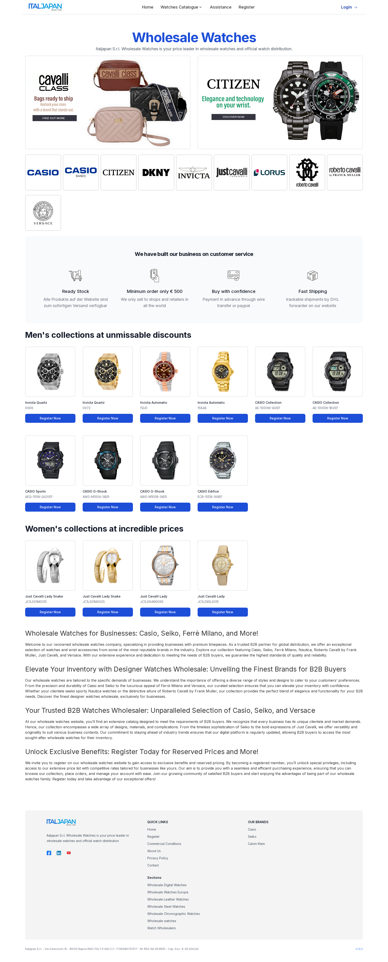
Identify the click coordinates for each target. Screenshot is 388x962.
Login (346, 7)
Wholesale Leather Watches (168, 899)
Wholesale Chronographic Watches (173, 914)
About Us (154, 851)
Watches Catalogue (179, 7)
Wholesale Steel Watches (166, 906)
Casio (252, 829)
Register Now (50, 418)
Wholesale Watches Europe (167, 892)
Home (147, 7)
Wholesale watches (161, 921)
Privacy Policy (157, 858)
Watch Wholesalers (161, 928)
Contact (153, 865)
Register (247, 7)
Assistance (220, 7)
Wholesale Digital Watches (167, 885)
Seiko (252, 836)
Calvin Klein (256, 844)
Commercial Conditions (164, 844)
